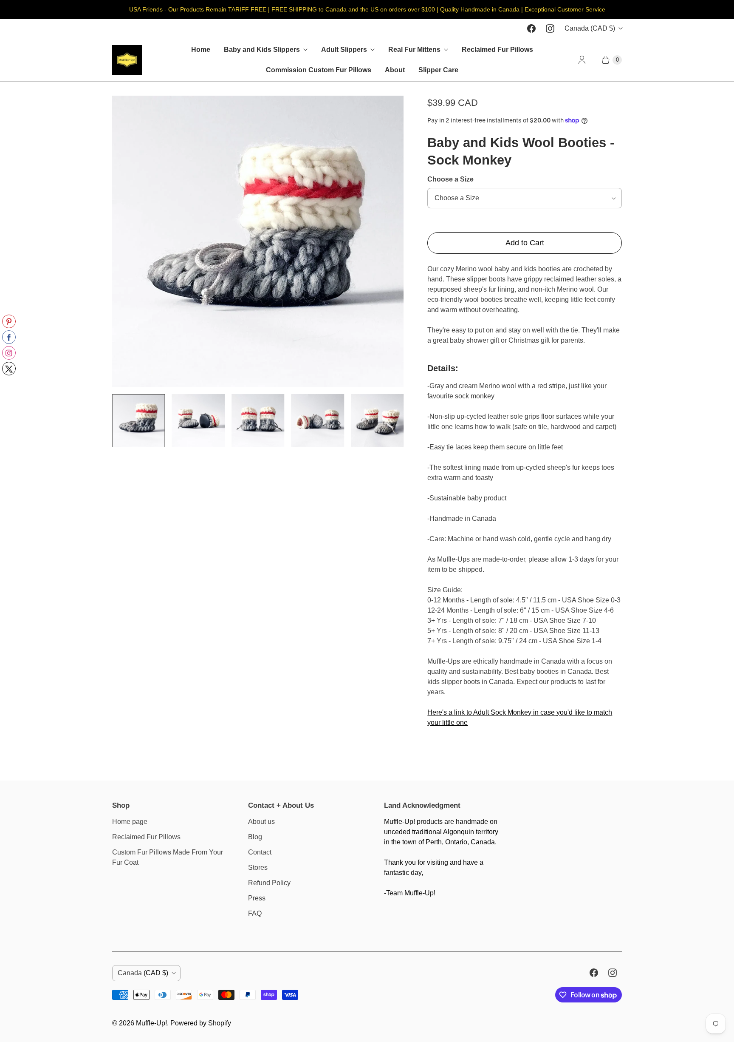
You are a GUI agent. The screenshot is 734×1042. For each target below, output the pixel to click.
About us (261, 821)
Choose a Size (450, 179)
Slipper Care (438, 70)
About (395, 70)
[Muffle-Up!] (127, 60)
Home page (129, 821)
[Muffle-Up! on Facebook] (531, 28)
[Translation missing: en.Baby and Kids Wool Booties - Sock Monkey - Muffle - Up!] (138, 420)
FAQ (255, 913)
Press (256, 898)
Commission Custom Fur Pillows (318, 70)
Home (200, 49)
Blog (255, 836)
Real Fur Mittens (414, 49)
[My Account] (582, 60)
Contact (259, 852)
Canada (590, 28)
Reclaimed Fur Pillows (497, 49)
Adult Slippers (344, 49)
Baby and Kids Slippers (262, 49)
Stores (258, 867)
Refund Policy (269, 882)
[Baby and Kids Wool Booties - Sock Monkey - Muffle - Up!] (258, 241)
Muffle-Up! (151, 1023)
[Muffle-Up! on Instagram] (550, 28)
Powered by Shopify (200, 1023)
